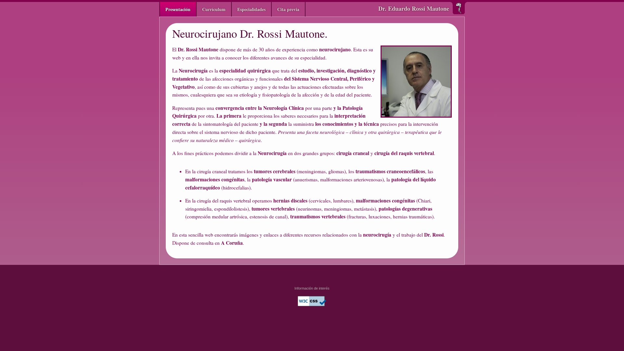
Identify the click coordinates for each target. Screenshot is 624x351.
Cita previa (288, 9)
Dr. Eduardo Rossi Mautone (413, 8)
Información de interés (312, 288)
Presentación (177, 9)
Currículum (214, 9)
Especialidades (251, 9)
